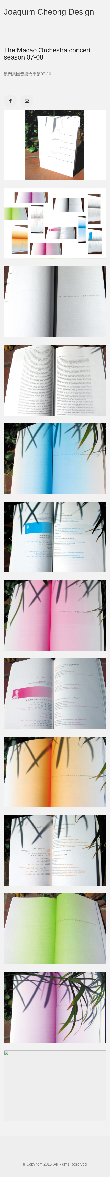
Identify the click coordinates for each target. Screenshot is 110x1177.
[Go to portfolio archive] (17, 1171)
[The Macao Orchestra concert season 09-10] (6, 1171)
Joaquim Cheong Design (49, 11)
